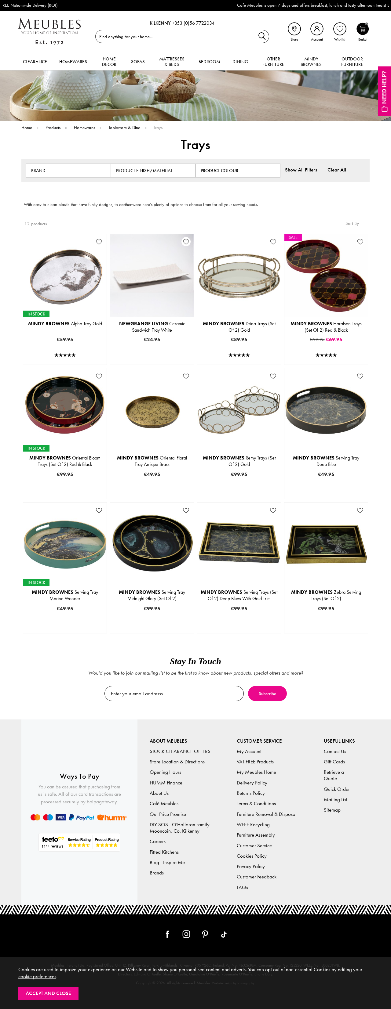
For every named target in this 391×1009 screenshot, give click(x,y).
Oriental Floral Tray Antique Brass (152, 461)
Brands (157, 873)
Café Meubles (164, 803)
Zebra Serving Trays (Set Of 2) (326, 595)
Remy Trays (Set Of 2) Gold (239, 461)
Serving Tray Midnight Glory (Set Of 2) (152, 595)
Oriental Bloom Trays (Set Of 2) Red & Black (64, 461)
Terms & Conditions (256, 803)
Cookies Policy (252, 856)
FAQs (242, 887)
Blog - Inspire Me (167, 862)
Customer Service (254, 845)
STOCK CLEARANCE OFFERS (180, 751)
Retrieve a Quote (334, 775)
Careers (158, 841)
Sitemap (332, 810)
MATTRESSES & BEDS (172, 61)
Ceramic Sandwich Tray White (152, 326)
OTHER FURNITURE (273, 61)
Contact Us (335, 751)
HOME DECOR (109, 61)
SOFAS (138, 61)
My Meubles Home (256, 772)
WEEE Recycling (253, 824)
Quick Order (337, 789)
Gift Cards (334, 762)
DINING (240, 61)
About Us (159, 793)
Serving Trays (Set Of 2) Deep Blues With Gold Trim (239, 595)
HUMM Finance (166, 783)
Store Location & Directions (177, 762)
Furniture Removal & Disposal (267, 814)
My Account (249, 751)
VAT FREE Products (255, 762)
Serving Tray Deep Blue (326, 461)
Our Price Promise (168, 814)
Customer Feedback (256, 877)
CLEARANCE (35, 61)
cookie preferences (37, 976)
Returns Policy (251, 793)
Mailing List (335, 799)
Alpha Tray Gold (65, 323)
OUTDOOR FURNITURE (352, 61)
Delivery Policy (252, 783)
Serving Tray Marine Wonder (65, 595)
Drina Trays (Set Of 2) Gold (239, 326)
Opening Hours (165, 772)
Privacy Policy (251, 866)
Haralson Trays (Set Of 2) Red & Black (326, 326)
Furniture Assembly (256, 835)
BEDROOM (209, 61)
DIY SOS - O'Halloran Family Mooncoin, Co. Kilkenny (180, 827)
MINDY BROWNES (311, 61)
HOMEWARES (73, 61)
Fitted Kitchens (164, 852)
